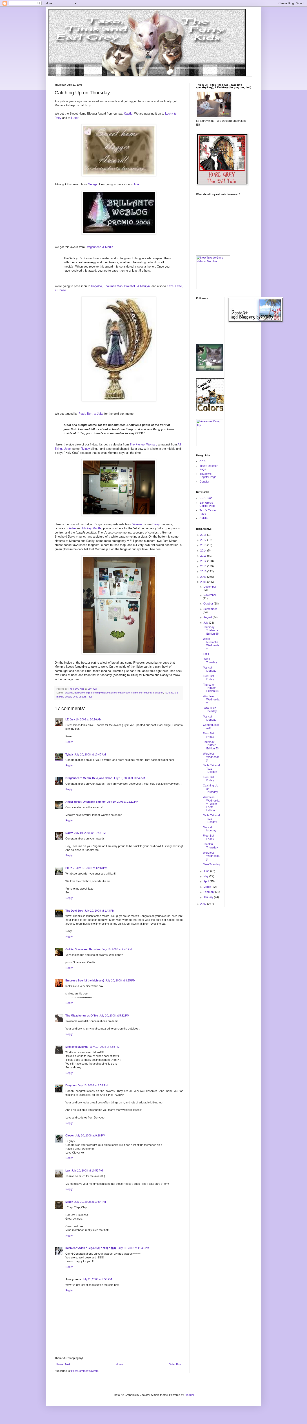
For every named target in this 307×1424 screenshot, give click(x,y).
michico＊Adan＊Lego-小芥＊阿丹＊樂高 (90, 1248)
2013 (203, 555)
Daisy (156, 524)
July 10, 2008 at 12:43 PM (90, 833)
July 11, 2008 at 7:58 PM (97, 1279)
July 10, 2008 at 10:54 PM (90, 1201)
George (92, 184)
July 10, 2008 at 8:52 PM (93, 1085)
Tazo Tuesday (211, 864)
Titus (90, 696)
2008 (203, 582)
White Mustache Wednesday (211, 643)
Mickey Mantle (91, 528)
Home (119, 1364)
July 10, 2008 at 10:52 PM (87, 1170)
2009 (203, 576)
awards (69, 692)
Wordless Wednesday (211, 699)
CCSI (203, 461)
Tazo (167, 692)
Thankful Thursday (210, 846)
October (208, 603)
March (207, 886)
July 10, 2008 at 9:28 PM (90, 1135)
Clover (69, 1135)
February (209, 892)
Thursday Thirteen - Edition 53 (211, 745)
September (210, 609)
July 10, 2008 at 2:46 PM (117, 949)
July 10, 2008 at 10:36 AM (85, 719)
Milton (69, 1201)
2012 (203, 561)
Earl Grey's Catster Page (208, 504)
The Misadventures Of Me (81, 1015)
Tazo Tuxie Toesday (210, 709)
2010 (203, 571)
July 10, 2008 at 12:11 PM (122, 801)
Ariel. (137, 184)
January (208, 897)
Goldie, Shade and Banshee (82, 949)
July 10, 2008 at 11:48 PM (133, 1248)
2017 (203, 540)
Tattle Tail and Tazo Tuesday (211, 768)
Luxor (74, 118)
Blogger (189, 1395)
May (206, 876)
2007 (203, 904)
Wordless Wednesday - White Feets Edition (211, 804)
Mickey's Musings (76, 1046)
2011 (203, 566)
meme (134, 692)
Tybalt (69, 754)
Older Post (175, 1364)
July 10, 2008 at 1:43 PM (99, 910)
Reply (69, 742)
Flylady (85, 448)
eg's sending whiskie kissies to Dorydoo (108, 692)
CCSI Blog (206, 498)
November (209, 595)
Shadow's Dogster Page (208, 475)
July (206, 622)
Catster (204, 518)
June (206, 871)
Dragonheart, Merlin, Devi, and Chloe (88, 778)
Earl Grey (79, 692)
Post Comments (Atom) (85, 1371)
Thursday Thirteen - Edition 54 (211, 688)
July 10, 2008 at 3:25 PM (120, 980)
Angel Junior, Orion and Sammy (85, 801)
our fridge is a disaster (151, 692)
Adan (72, 528)
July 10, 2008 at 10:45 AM (90, 754)
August (208, 617)
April (206, 881)
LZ (67, 719)
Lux (67, 1170)
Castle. (128, 113)
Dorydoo (70, 1085)
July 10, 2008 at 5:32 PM (114, 1015)
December (209, 586)
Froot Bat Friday (208, 678)
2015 (203, 545)
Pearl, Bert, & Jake (90, 413)
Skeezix (137, 524)
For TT (207, 654)
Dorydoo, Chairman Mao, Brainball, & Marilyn (120, 286)
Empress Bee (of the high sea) (84, 980)
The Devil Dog (74, 910)
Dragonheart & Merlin (99, 247)
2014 (203, 550)
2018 (203, 534)
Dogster (204, 481)
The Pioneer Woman (143, 444)
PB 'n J (69, 868)
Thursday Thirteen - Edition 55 (211, 630)
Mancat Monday (209, 669)
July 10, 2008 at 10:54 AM (129, 778)
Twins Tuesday (210, 661)
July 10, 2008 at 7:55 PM (105, 1046)
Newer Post (63, 1364)
